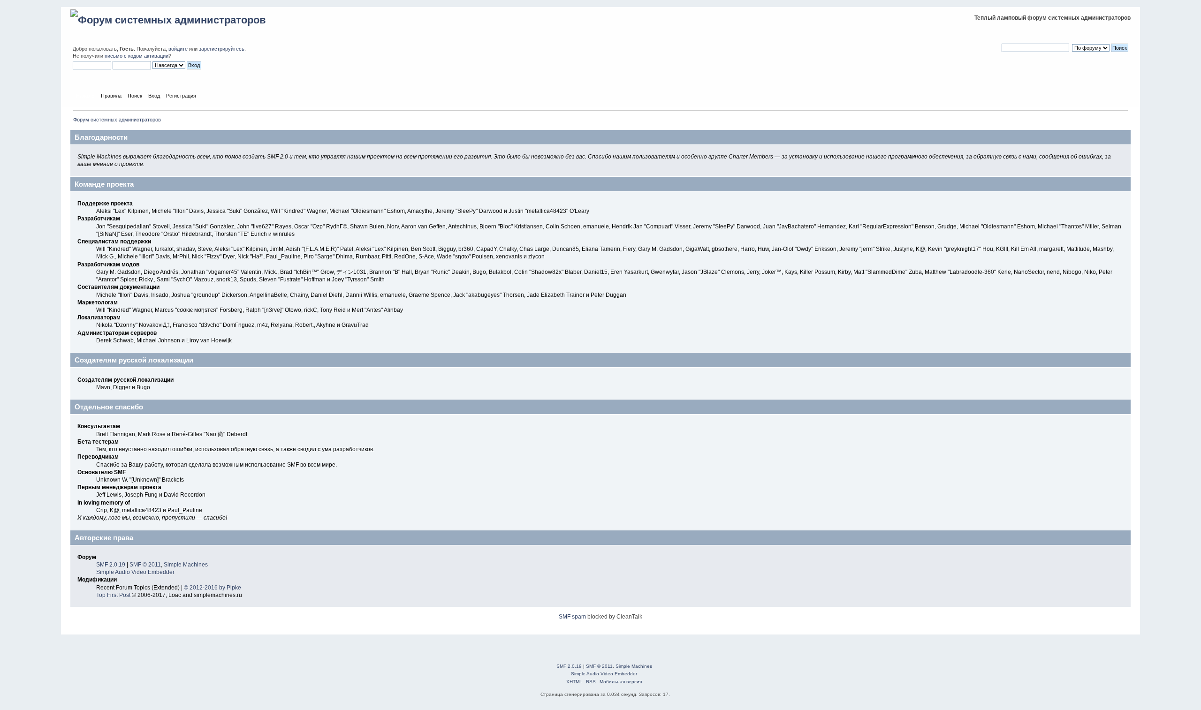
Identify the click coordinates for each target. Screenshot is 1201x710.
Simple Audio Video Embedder (135, 572)
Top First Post (113, 595)
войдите (178, 49)
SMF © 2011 (145, 564)
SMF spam (572, 616)
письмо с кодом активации (136, 56)
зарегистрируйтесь (221, 49)
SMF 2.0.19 (110, 564)
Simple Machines (186, 564)
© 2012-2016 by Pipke (212, 587)
